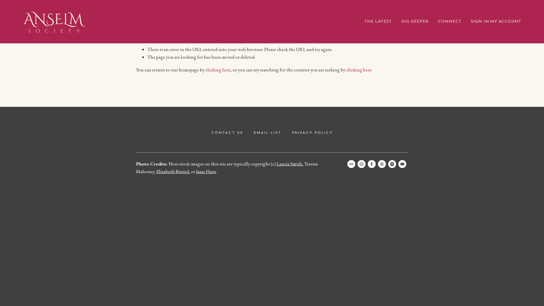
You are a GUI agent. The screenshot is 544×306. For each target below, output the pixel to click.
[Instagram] (362, 164)
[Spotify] (392, 164)
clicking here (218, 70)
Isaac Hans (206, 171)
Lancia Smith (289, 164)
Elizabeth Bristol (172, 171)
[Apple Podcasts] (382, 164)
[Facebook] (372, 164)
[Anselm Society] (402, 164)
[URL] (351, 164)
